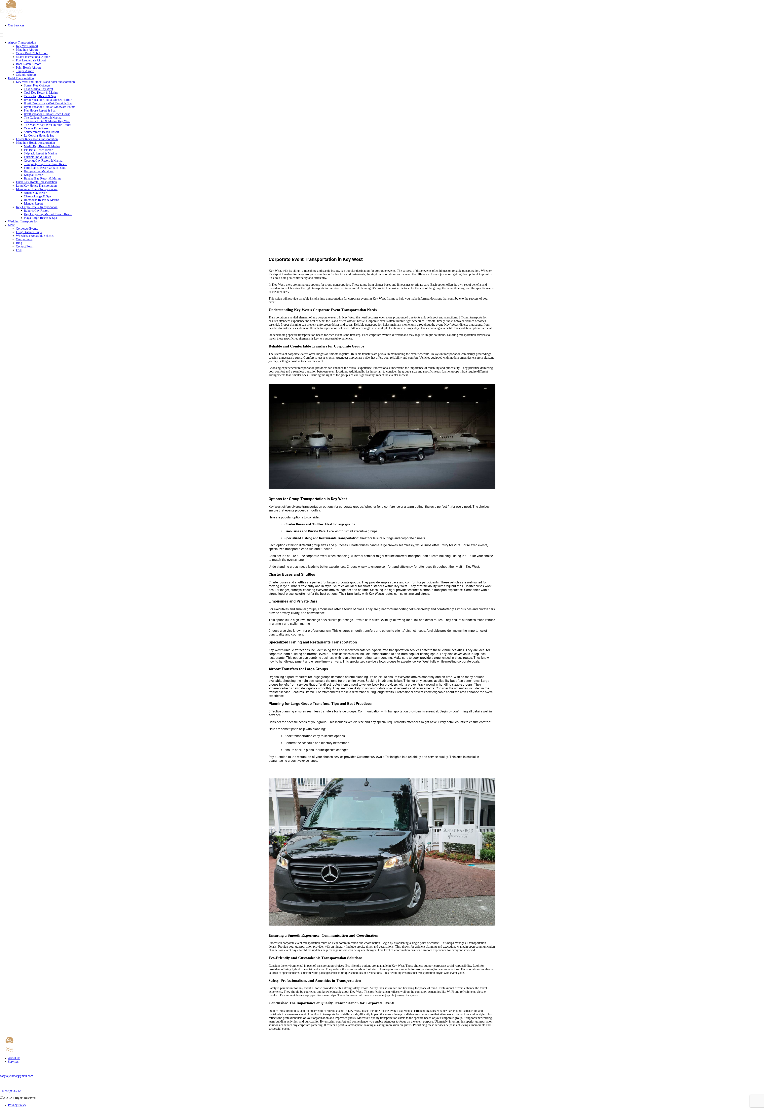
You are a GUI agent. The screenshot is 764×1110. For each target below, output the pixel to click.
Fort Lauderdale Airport (31, 60)
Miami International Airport (33, 56)
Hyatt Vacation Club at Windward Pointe (49, 107)
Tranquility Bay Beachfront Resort (45, 164)
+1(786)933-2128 (11, 1091)
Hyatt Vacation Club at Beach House (47, 114)
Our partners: (24, 239)
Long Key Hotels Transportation (36, 185)
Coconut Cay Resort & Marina (43, 160)
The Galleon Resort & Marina (42, 117)
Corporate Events (27, 228)
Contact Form (24, 246)
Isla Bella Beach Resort (38, 149)
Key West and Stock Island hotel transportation (45, 81)
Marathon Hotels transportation (35, 142)
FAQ (19, 250)
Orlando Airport (26, 74)
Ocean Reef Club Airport (32, 53)
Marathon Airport (27, 49)
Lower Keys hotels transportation (37, 139)
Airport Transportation (22, 42)
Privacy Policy (17, 1105)
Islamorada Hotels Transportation (36, 189)
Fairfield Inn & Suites (37, 157)
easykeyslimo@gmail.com (16, 1076)
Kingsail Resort (33, 175)
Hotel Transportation (21, 78)
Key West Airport (27, 46)
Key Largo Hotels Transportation (36, 207)
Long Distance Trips (29, 232)
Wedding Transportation (23, 221)
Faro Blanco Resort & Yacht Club (45, 167)
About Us (14, 1058)
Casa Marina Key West (38, 89)
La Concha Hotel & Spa (39, 135)
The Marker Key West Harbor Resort (47, 124)
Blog (19, 243)
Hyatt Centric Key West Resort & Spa (48, 103)
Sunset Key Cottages (37, 85)
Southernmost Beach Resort (41, 132)
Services (13, 1061)
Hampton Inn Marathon (39, 171)
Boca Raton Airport (28, 64)
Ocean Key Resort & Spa (40, 96)
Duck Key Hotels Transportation (36, 182)
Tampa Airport (25, 71)
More (11, 225)
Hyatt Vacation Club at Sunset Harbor (47, 99)
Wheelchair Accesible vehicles (35, 235)
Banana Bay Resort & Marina (42, 178)
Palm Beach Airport (28, 67)
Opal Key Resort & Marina (41, 92)
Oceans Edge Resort (37, 128)
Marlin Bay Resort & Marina (42, 146)
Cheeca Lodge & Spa (37, 196)
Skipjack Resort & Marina (40, 153)
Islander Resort (33, 203)
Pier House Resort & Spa (40, 110)
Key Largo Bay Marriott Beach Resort (48, 214)
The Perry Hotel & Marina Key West (47, 121)
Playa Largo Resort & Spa (40, 217)
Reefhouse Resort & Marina (41, 200)
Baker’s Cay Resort (36, 210)
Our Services (16, 25)
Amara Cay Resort (35, 192)
